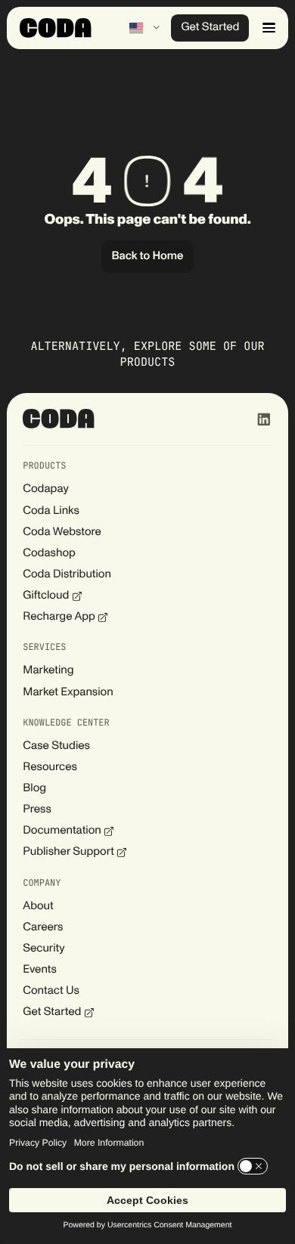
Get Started (210, 27)
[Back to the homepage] (59, 419)
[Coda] (56, 28)
